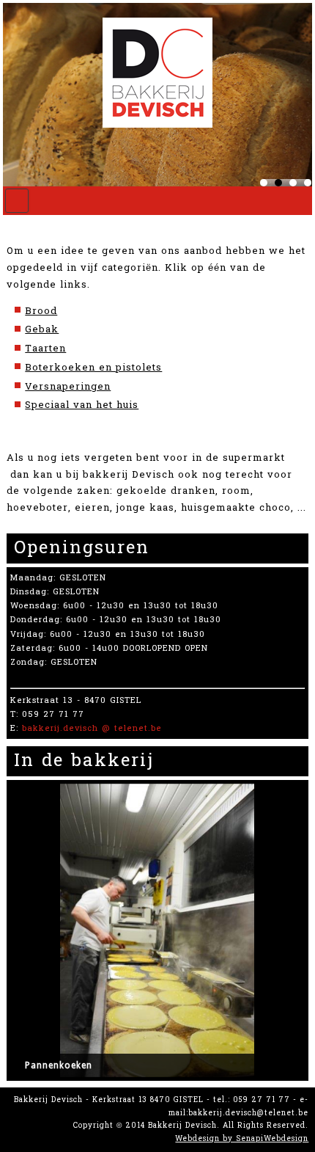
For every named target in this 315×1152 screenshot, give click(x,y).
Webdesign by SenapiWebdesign (241, 1138)
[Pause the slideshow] (260, 930)
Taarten (45, 348)
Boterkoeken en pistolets (93, 367)
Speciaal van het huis (81, 405)
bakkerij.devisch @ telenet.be (92, 728)
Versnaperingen (68, 386)
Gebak (42, 329)
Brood (41, 311)
